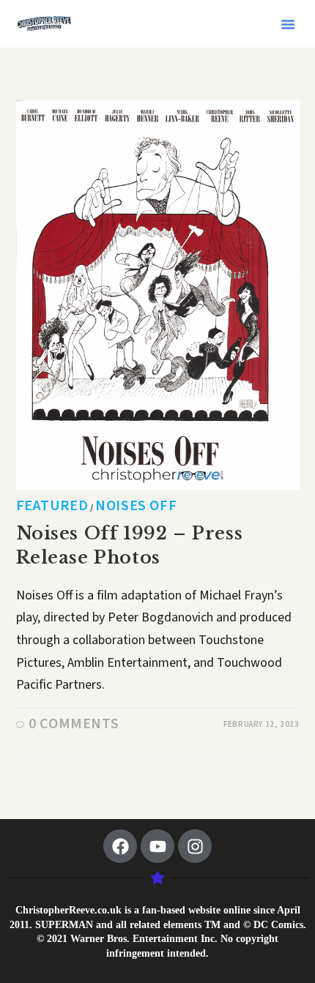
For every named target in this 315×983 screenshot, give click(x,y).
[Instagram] (195, 846)
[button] (288, 24)
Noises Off (136, 506)
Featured (52, 506)
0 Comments (74, 724)
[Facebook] (120, 846)
